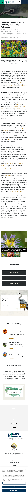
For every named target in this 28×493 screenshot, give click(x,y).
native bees (6, 130)
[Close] (25, 469)
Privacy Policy (14, 460)
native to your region (17, 191)
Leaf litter (19, 104)
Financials (14, 465)
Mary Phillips (10, 163)
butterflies (10, 85)
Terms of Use (14, 459)
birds (6, 85)
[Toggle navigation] (2, 2)
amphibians (17, 108)
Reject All (14, 486)
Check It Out (11, 358)
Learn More (11, 338)
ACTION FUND (14, 423)
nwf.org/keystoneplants (7, 168)
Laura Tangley (4, 223)
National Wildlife (21, 223)
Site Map (14, 463)
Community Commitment (14, 467)
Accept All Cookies (14, 490)
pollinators (23, 85)
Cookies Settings (14, 483)
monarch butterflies (21, 128)
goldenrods (10, 139)
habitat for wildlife (15, 106)
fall (6, 149)
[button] (23, 306)
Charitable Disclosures (14, 462)
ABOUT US (14, 408)
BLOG (14, 419)
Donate (24, 2)
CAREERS (14, 427)
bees (14, 85)
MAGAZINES (14, 415)
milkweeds (8, 175)
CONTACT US (14, 412)
